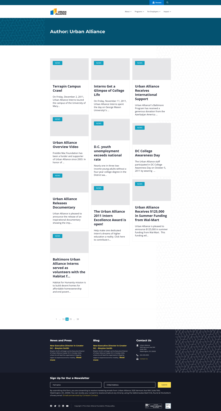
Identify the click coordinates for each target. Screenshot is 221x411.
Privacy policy (110, 406)
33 (63, 319)
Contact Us (144, 359)
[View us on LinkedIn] (63, 406)
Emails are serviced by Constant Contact (80, 395)
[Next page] (82, 319)
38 (77, 319)
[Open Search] (167, 2)
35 (70, 319)
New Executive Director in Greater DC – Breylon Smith (66, 347)
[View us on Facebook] (51, 406)
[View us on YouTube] (67, 406)
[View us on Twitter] (55, 406)
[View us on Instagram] (59, 406)
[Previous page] (52, 319)
